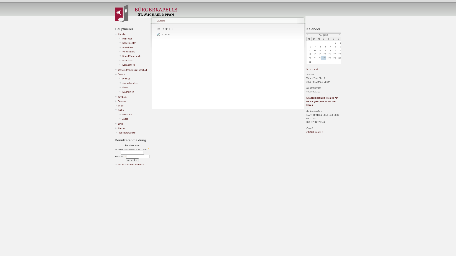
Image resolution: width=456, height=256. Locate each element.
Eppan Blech (128, 65)
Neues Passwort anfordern (131, 164)
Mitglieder (127, 39)
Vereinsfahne (128, 51)
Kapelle (122, 34)
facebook (122, 97)
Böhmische (127, 60)
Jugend (121, 74)
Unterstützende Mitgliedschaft (132, 70)
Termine (122, 101)
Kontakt (121, 128)
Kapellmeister (129, 43)
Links (120, 124)
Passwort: (120, 156)
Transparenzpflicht (127, 133)
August (323, 34)
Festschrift (127, 114)
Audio (125, 119)
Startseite (161, 21)
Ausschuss (127, 47)
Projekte (126, 79)
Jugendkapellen (130, 83)
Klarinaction (128, 92)
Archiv (121, 110)
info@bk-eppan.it (314, 132)
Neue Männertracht (131, 56)
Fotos (125, 87)
